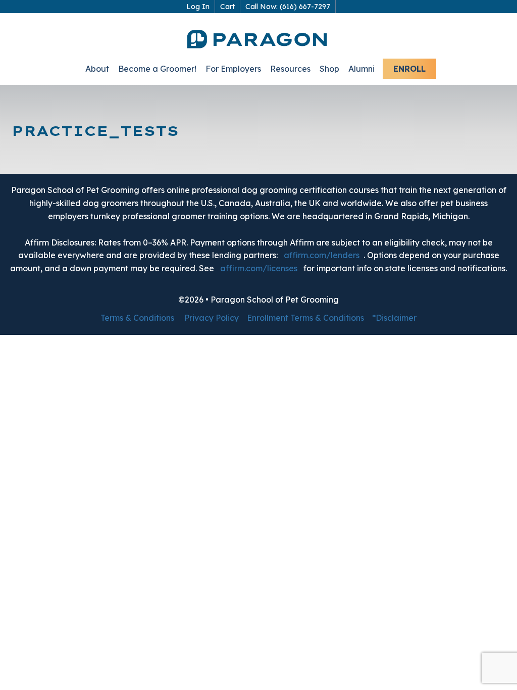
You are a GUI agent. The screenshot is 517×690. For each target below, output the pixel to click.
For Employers (233, 69)
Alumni (361, 69)
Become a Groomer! (157, 69)
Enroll (409, 69)
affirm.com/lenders (321, 255)
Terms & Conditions (137, 318)
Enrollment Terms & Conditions (305, 318)
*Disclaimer (394, 318)
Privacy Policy (211, 318)
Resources (290, 69)
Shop (329, 69)
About (97, 69)
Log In (198, 6)
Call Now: (287, 6)
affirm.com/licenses (258, 268)
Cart (227, 6)
